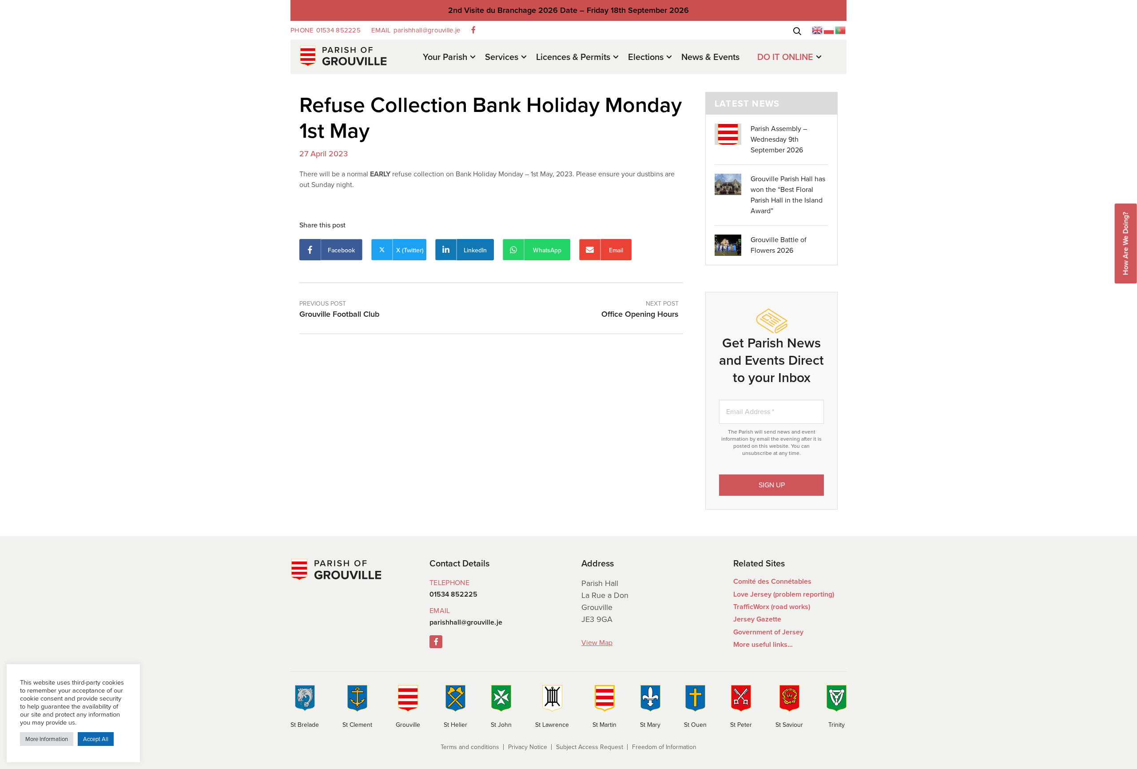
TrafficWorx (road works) (771, 607)
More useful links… (763, 644)
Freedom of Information (664, 747)
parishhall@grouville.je (415, 30)
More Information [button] (46, 739)
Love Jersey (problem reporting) (783, 594)
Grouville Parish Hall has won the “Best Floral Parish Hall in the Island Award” (788, 195)
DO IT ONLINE (785, 58)
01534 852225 (325, 30)
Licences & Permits (573, 58)
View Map (596, 643)
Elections (646, 58)
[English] (817, 29)
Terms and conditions (470, 747)
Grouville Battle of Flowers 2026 (779, 245)
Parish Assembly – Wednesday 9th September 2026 (779, 139)
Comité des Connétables (772, 581)
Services (501, 58)
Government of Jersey (768, 632)
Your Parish (445, 58)
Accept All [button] (95, 739)
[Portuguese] (841, 29)
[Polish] (829, 29)
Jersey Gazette (757, 619)
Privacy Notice (527, 747)
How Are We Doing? (1126, 243)
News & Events (710, 57)
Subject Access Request (589, 747)
